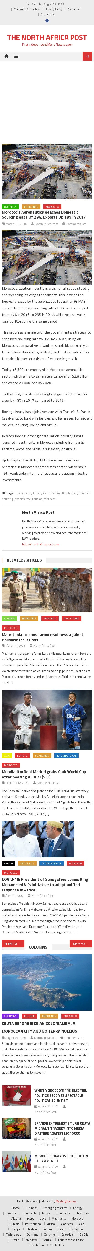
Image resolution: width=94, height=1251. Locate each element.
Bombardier (69, 493)
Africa (8, 863)
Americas (66, 1224)
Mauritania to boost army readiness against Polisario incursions (42, 637)
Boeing (56, 493)
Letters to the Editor (71, 1240)
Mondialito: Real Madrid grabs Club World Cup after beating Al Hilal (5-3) (44, 774)
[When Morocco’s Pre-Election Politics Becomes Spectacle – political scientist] (16, 1095)
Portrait (47, 1240)
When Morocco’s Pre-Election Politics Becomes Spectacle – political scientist (60, 1095)
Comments (63, 1213)
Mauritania (71, 618)
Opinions (32, 1234)
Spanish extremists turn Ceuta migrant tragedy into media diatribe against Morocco (62, 1128)
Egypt (30, 1218)
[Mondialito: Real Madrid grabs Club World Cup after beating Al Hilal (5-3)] (47, 720)
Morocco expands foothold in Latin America (61, 1158)
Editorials (67, 1234)
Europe (22, 755)
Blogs (46, 1213)
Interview (31, 1240)
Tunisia (14, 1224)
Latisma (37, 499)
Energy (77, 1208)
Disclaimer (74, 9)
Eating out (77, 1229)
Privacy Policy (53, 9)
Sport (61, 1229)
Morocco (52, 207)
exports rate (23, 499)
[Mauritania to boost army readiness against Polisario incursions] (47, 590)
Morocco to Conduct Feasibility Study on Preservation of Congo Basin (82, 943)
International (66, 755)
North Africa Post (46, 223)
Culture (47, 1229)
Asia (7, 755)
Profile (14, 1240)
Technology (13, 1234)
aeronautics (23, 493)
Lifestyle (31, 1229)
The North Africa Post (27, 9)
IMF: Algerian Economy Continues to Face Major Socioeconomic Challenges (16, 943)
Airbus (37, 493)
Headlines (31, 207)
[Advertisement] (47, 99)
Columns (38, 947)
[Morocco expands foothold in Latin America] (16, 1161)
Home (16, 1208)
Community (29, 1213)
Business (10, 207)
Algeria (9, 618)
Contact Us (47, 14)
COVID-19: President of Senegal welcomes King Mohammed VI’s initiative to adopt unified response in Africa (45, 884)
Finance (11, 1213)
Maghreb (50, 618)
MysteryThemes (66, 1201)
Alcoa (46, 493)
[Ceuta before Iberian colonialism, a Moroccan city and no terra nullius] (47, 982)
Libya (42, 1218)
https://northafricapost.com (40, 544)
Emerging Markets (55, 1208)
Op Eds (84, 1234)
